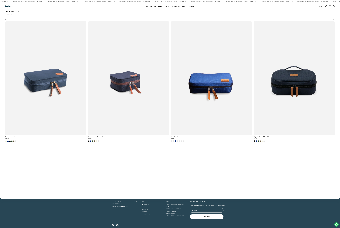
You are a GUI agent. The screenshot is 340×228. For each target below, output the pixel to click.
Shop (143, 201)
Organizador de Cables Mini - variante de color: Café (94, 141)
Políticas (167, 201)
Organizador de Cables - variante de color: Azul (8, 141)
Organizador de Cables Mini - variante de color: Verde (92, 141)
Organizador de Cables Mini (96, 137)
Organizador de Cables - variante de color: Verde (12, 141)
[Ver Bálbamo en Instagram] (113, 225)
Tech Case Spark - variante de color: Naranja (173, 141)
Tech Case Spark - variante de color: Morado (183, 141)
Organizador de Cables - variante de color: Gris (15, 141)
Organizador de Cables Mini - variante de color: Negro (89, 141)
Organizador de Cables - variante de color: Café (14, 141)
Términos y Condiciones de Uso (174, 209)
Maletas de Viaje (146, 204)
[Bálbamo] (9, 6)
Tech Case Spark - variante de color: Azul (175, 141)
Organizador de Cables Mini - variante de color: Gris (98, 141)
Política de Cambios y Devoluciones (175, 216)
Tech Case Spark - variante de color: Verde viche (179, 141)
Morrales (144, 207)
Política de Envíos (170, 213)
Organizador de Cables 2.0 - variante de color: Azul (256, 141)
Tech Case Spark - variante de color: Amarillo (171, 141)
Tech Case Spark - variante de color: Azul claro (177, 141)
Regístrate (207, 217)
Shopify (226, 227)
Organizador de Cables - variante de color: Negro (10, 141)
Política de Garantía (171, 211)
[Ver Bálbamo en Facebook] (117, 225)
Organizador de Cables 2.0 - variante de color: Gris (264, 141)
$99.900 (89, 138)
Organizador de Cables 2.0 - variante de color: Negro (254, 141)
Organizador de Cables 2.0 (261, 137)
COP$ (320, 6)
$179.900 (255, 138)
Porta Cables (145, 209)
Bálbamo (211, 227)
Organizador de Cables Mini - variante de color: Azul (90, 141)
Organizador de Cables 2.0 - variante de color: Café (260, 141)
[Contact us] (336, 224)
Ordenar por (7, 19)
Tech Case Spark (175, 137)
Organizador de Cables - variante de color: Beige (6, 141)
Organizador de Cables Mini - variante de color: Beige (96, 141)
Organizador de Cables (11, 137)
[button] (326, 6)
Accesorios (144, 211)
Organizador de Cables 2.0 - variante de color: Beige (262, 141)
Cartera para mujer (147, 214)
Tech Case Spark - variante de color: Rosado (181, 141)
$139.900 (7, 138)
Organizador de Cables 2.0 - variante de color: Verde (258, 141)
